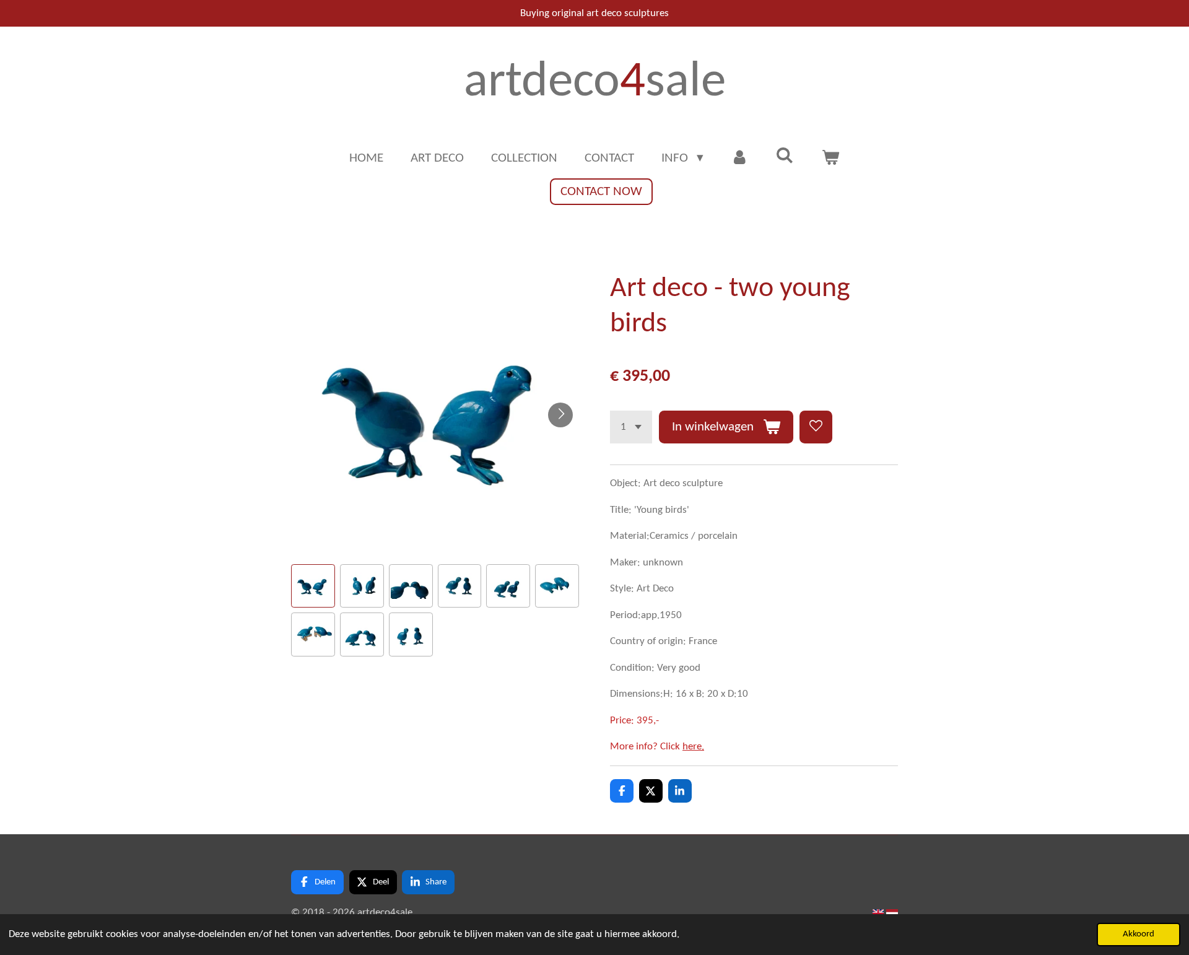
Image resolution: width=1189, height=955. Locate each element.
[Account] (739, 158)
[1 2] (631, 427)
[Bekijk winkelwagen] (830, 158)
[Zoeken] (784, 156)
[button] (313, 586)
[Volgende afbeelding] (560, 415)
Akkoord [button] (1138, 934)
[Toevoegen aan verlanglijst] (815, 427)
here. (693, 746)
